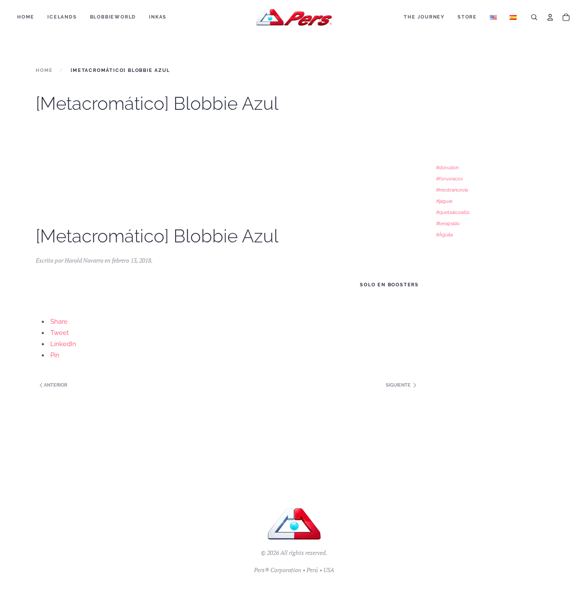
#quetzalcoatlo (453, 212)
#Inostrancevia (452, 189)
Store (467, 17)
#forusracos (449, 178)
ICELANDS (62, 17)
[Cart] (566, 17)
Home (25, 17)
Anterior (55, 385)
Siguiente (399, 385)
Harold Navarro (84, 260)
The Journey (424, 17)
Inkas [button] (158, 17)
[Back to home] (294, 17)
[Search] (534, 17)
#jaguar (444, 201)
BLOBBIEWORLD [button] (113, 17)
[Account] (550, 17)
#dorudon (447, 167)
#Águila (444, 234)
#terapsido (448, 223)
